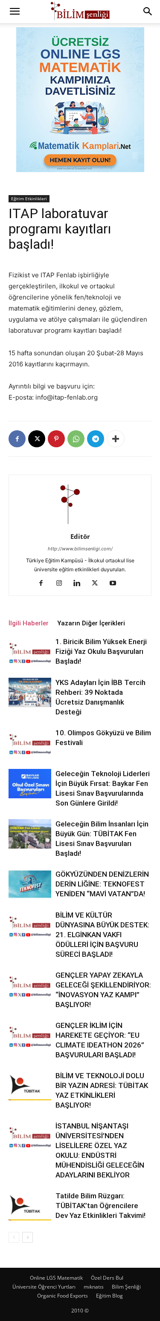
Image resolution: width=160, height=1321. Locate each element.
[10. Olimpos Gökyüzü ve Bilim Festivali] (30, 742)
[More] (116, 438)
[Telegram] (95, 438)
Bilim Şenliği (126, 1286)
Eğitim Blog (109, 1295)
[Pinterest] (56, 438)
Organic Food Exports (62, 1295)
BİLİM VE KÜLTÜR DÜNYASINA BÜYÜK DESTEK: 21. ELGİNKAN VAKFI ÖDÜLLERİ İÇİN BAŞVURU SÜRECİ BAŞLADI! (102, 934)
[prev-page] (14, 1237)
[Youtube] (116, 583)
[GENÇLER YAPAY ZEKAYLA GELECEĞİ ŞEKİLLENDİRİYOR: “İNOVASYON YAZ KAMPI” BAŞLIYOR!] (30, 985)
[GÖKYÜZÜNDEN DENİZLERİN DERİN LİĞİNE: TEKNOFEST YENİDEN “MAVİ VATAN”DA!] (30, 884)
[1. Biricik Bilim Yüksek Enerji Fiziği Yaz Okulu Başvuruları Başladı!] (30, 651)
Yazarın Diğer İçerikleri (91, 623)
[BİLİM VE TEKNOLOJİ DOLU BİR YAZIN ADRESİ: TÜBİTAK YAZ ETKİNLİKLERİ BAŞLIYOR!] (30, 1085)
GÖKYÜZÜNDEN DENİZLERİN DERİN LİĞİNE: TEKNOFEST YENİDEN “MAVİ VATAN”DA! (102, 884)
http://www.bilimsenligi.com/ (80, 549)
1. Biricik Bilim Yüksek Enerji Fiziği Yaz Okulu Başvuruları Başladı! (101, 651)
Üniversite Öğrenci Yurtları (44, 1286)
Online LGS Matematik (56, 1277)
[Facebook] (17, 438)
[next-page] (27, 1237)
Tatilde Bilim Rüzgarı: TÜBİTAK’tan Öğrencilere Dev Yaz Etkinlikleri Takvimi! (100, 1205)
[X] (36, 438)
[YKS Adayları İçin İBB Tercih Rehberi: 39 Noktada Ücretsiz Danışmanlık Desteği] (30, 692)
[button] (14, 11)
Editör (80, 536)
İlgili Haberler (29, 623)
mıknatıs (94, 1286)
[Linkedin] (80, 583)
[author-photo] (80, 524)
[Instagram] (62, 583)
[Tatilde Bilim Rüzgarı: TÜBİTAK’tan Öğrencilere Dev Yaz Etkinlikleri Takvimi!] (30, 1205)
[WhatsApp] (75, 438)
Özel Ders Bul (107, 1277)
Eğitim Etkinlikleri (29, 198)
